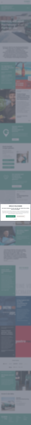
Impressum (15, 219)
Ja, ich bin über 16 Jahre (10, 216)
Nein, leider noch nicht (20, 216)
